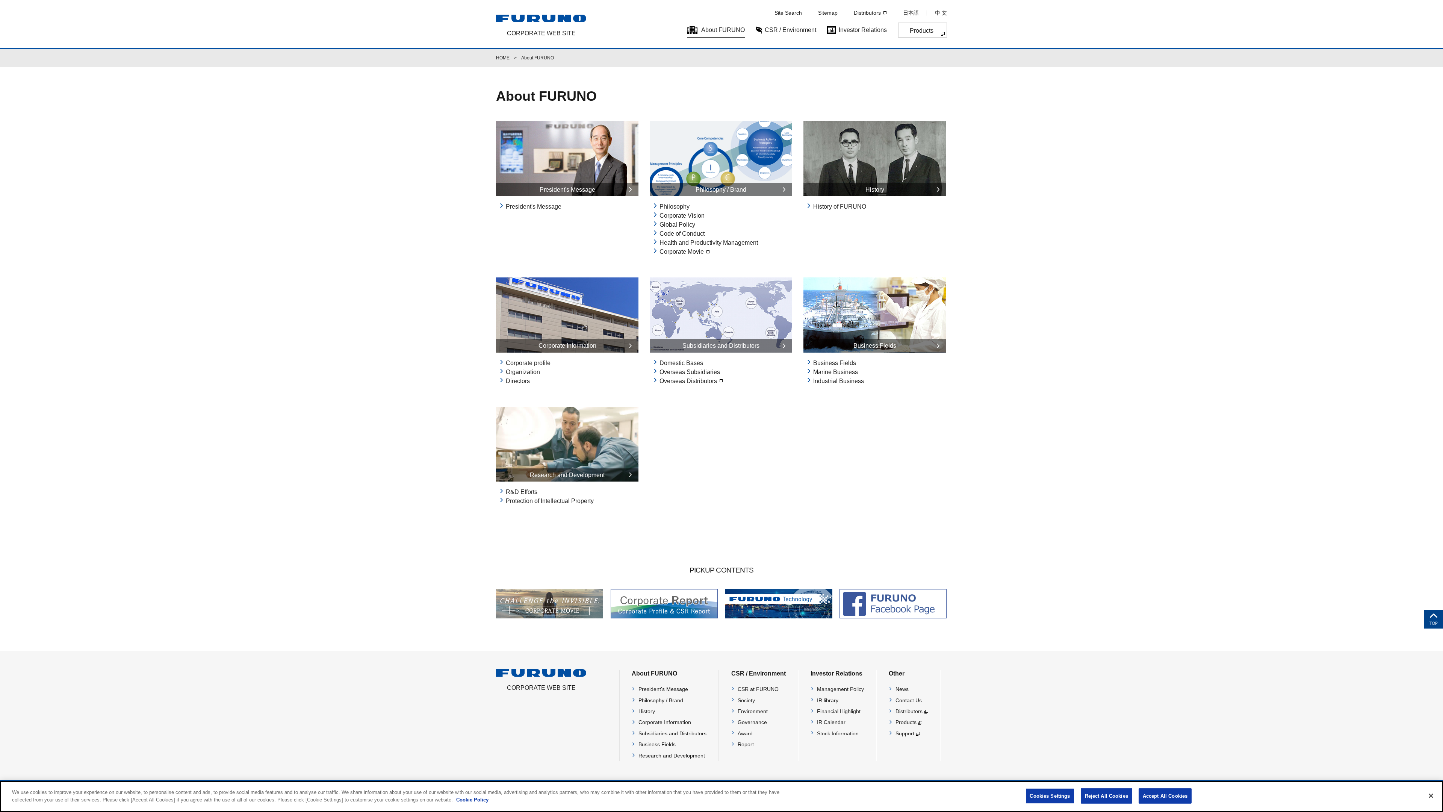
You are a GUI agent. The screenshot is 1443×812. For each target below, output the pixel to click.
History (646, 711)
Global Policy (677, 224)
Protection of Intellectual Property (550, 501)
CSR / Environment (790, 30)
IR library (827, 700)
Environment (753, 711)
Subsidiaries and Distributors (672, 733)
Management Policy (840, 689)
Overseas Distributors (688, 381)
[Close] (1431, 796)
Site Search (788, 13)
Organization (523, 372)
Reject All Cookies (1106, 796)
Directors (518, 381)
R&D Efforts (521, 492)
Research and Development (671, 756)
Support (904, 733)
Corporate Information (664, 722)
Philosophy (674, 206)
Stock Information (838, 733)
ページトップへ (1433, 619)
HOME (503, 58)
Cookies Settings (1050, 796)
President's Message (533, 206)
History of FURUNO (839, 206)
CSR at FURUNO (758, 689)
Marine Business (835, 372)
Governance (752, 722)
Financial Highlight (839, 711)
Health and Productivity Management (708, 242)
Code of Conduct (682, 233)
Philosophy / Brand (660, 700)
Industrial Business (838, 381)
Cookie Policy (472, 799)
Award (745, 733)
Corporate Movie (681, 251)
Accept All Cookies (1165, 796)
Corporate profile (528, 363)
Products (921, 30)
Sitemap (828, 13)
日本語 (911, 13)
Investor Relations (863, 30)
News (902, 689)
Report (746, 744)
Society (746, 700)
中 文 (941, 13)
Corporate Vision (682, 215)
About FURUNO (723, 30)
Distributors (867, 13)
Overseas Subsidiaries (689, 372)
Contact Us (908, 700)
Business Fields (834, 363)
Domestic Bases (681, 363)
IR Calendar (831, 722)
